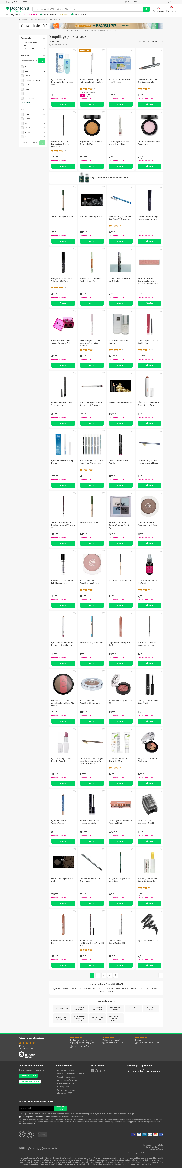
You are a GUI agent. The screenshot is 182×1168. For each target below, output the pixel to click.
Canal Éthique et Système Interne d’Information (145, 1153)
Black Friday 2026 (64, 1093)
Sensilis (74, 989)
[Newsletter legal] (20, 1117)
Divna (118, 989)
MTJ (80, 989)
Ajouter (63, 104)
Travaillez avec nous (66, 1077)
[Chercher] (146, 9)
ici (34, 1124)
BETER (140, 989)
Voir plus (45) (26, 103)
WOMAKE (110, 989)
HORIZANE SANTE (90, 989)
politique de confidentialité (39, 1117)
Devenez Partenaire (65, 1083)
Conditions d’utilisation (154, 1147)
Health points (63, 1086)
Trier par (142, 41)
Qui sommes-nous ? (66, 1070)
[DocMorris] (17, 9)
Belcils (102, 992)
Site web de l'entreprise (67, 1090)
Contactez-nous (28, 1075)
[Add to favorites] (74, 50)
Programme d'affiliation (67, 1080)
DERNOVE (125, 989)
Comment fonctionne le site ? (70, 1074)
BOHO (133, 989)
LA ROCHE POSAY (151, 989)
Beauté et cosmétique (38, 20)
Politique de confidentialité (153, 1145)
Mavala (65, 989)
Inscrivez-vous (60, 1108)
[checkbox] (33, 66)
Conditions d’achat (155, 1149)
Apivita (110, 992)
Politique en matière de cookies (151, 1151)
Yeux (50, 20)
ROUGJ (101, 989)
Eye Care (56, 989)
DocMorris (24, 20)
